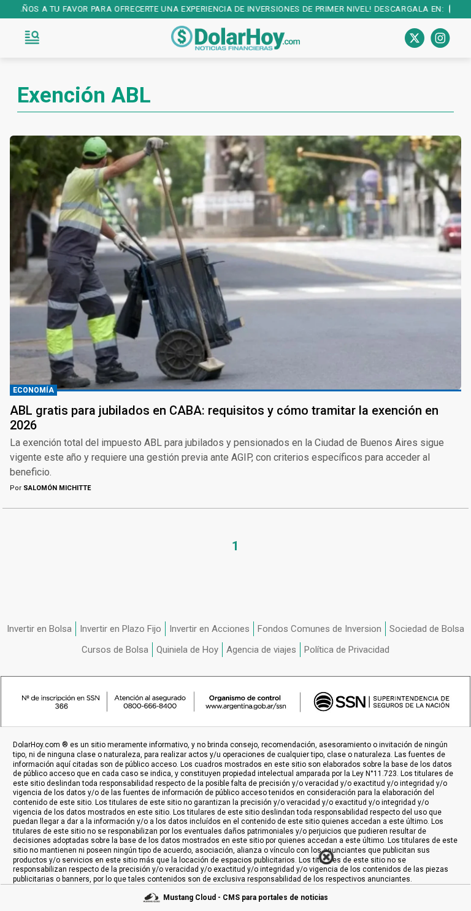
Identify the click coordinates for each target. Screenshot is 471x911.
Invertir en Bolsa (39, 628)
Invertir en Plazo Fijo (120, 628)
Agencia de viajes (261, 649)
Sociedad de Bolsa (426, 628)
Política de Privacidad (346, 649)
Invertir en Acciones (209, 628)
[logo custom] (235, 38)
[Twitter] (414, 38)
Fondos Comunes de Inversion (319, 628)
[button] (32, 38)
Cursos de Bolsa (115, 649)
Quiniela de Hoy (187, 649)
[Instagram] (440, 38)
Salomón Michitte (50, 488)
